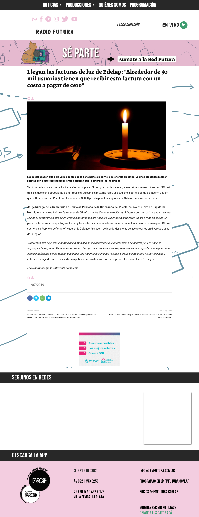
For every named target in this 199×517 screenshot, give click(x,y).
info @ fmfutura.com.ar (157, 470)
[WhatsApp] (34, 19)
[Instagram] (56, 19)
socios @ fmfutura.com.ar (159, 491)
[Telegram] (48, 19)
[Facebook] (41, 19)
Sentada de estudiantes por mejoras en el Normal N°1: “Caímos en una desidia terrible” (140, 316)
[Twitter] (65, 19)
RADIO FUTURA (55, 32)
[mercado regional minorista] (99, 365)
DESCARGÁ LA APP (29, 455)
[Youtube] (74, 19)
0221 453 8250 (88, 481)
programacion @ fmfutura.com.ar (164, 481)
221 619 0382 (86, 470)
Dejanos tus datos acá (156, 513)
